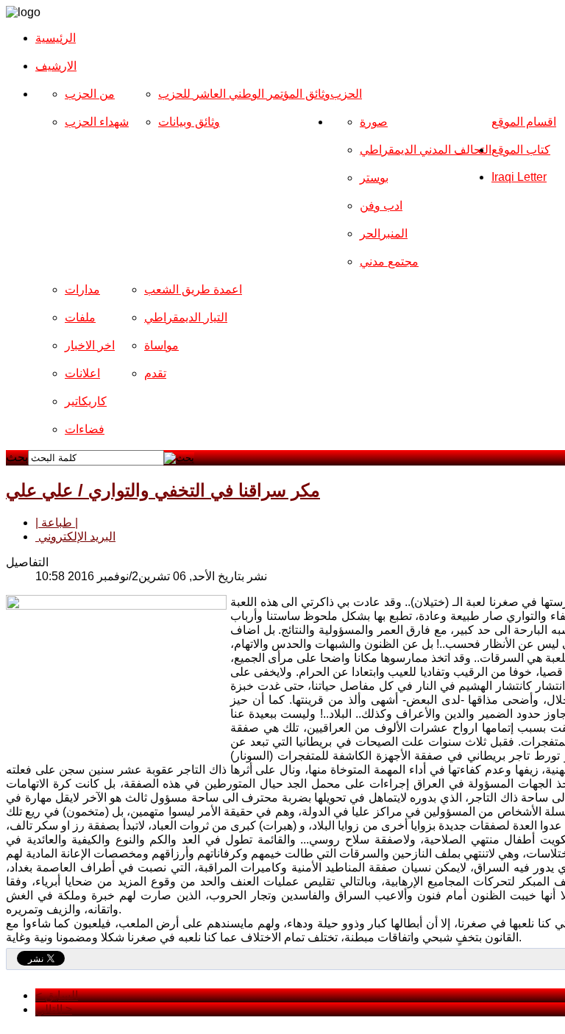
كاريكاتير (86, 401)
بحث (17, 457)
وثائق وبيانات (189, 121)
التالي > (53, 1009)
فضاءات (84, 429)
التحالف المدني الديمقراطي (425, 149)
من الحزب (90, 94)
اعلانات (82, 373)
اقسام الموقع (523, 121)
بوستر (374, 177)
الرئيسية (55, 38)
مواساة (161, 345)
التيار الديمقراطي (185, 317)
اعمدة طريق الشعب (193, 289)
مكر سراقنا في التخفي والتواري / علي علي (163, 490)
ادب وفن (381, 205)
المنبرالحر (384, 233)
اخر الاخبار (90, 345)
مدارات (82, 289)
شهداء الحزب (97, 121)
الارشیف (56, 66)
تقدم (155, 373)
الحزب (346, 94)
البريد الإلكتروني (75, 536)
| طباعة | (56, 522)
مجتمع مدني (389, 261)
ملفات (80, 317)
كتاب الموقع (520, 149)
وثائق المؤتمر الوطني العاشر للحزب (244, 94)
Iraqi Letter (519, 177)
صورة (374, 121)
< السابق (56, 995)
